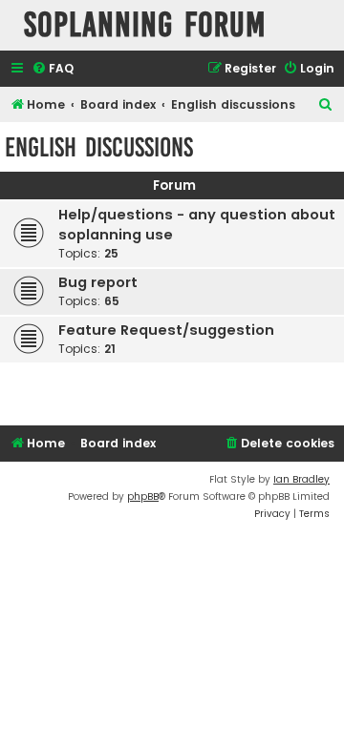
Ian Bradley (301, 479)
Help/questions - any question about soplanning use (196, 224)
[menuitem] (53, 69)
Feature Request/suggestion (166, 330)
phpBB (143, 496)
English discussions (99, 147)
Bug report (98, 282)
